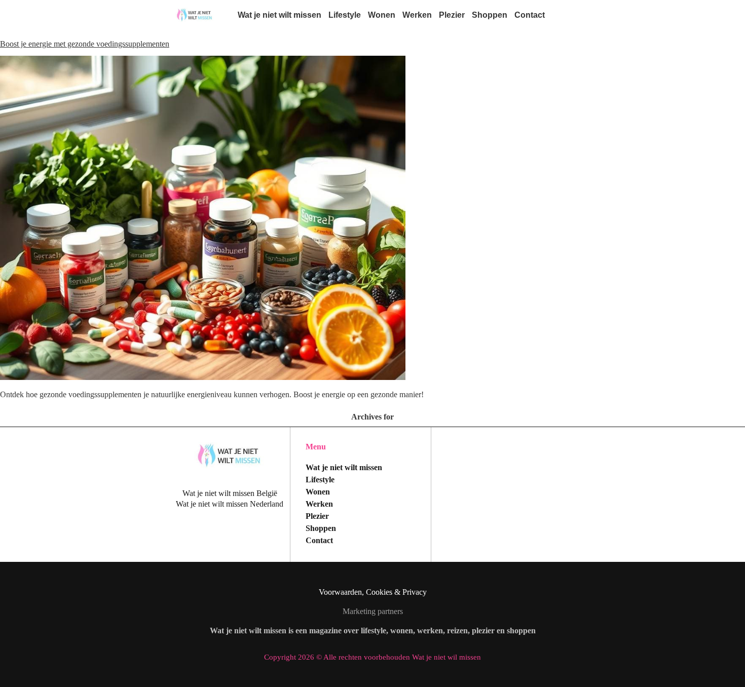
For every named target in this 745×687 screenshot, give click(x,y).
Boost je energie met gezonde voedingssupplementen (84, 44)
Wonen (381, 15)
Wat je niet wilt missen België (229, 493)
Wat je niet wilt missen (279, 15)
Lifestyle (344, 15)
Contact (529, 15)
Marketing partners (373, 611)
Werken (417, 15)
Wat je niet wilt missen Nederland (229, 504)
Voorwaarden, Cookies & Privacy (373, 592)
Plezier (452, 15)
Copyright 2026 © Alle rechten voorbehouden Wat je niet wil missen (372, 657)
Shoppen (489, 15)
